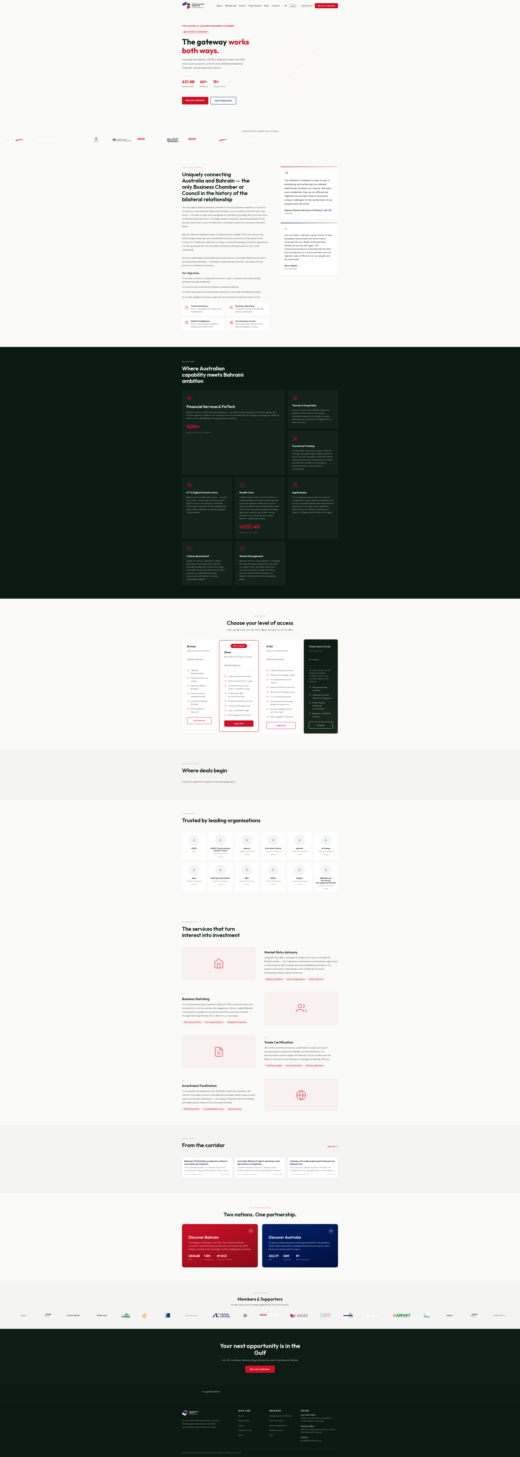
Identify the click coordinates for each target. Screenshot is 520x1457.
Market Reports (276, 1430)
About (219, 5)
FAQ (271, 1435)
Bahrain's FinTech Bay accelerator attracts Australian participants (206, 1162)
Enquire (321, 725)
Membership (230, 5)
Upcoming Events (223, 100)
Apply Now (239, 723)
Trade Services (255, 5)
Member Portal (306, 6)
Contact (276, 5)
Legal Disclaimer (212, 1391)
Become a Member (326, 5)
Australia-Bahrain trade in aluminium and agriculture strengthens (258, 1162)
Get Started (199, 720)
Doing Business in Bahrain (280, 1416)
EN (286, 6)
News (266, 5)
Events (242, 5)
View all (331, 1146)
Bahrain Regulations (278, 1425)
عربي (293, 6)
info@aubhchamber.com (311, 1440)
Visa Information (276, 1420)
